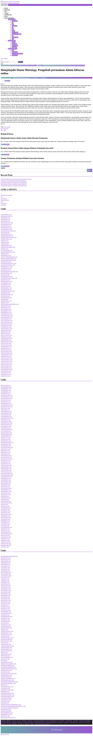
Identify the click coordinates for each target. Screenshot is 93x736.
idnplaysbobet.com (6, 676)
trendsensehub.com (6, 649)
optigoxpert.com (5, 602)
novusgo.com (4, 642)
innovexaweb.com (6, 514)
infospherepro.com (6, 632)
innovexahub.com (6, 572)
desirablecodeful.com (7, 294)
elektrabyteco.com (6, 440)
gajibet (32, 724)
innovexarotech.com (6, 364)
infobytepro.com (5, 408)
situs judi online (16, 34)
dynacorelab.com (6, 574)
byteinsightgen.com (6, 346)
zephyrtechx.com (6, 600)
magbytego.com (5, 410)
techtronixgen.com (6, 319)
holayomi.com (5, 703)
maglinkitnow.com (6, 312)
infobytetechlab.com (6, 353)
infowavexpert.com (6, 335)
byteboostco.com (5, 439)
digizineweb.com (6, 419)
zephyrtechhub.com (6, 533)
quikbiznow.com (5, 540)
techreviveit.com (5, 333)
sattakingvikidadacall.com (8, 678)
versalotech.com (5, 618)
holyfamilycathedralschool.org (9, 707)
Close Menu (4, 58)
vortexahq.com (5, 580)
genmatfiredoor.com (6, 662)
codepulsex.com (5, 454)
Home (6, 8)
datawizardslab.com (6, 628)
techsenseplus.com (6, 340)
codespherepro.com (6, 354)
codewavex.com (5, 437)
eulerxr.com (4, 652)
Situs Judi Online (9, 18)
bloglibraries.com (6, 270)
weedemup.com (5, 688)
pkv (13, 24)
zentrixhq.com (5, 499)
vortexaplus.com (5, 524)
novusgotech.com (6, 507)
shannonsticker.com (6, 227)
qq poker (3, 205)
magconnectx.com (6, 699)
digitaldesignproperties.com (8, 237)
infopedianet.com (6, 478)
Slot (5, 11)
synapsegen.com (5, 519)
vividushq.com (5, 522)
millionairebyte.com (6, 714)
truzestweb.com (5, 535)
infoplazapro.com (6, 332)
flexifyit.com (4, 504)
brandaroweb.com (6, 545)
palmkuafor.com (5, 219)
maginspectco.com (6, 374)
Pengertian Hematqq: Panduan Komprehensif (14, 182)
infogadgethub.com (6, 387)
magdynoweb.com (6, 457)
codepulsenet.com (6, 480)
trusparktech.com (6, 593)
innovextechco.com (6, 432)
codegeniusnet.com (6, 411)
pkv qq (14, 720)
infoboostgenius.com (7, 341)
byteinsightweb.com (6, 314)
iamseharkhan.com (6, 234)
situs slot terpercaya (51, 720)
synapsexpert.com (6, 537)
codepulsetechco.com (7, 418)
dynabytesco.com (6, 624)
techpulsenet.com (6, 445)
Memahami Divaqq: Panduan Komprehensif (13, 184)
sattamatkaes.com (6, 255)
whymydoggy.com (6, 214)
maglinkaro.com (5, 462)
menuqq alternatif (6, 720)
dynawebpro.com (6, 517)
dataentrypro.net (5, 221)
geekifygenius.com (6, 654)
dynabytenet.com (6, 463)
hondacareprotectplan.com (8, 258)
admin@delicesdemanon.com (21, 78)
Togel (6, 16)
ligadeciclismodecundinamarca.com (11, 704)
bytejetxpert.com (5, 372)
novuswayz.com (5, 603)
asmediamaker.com (6, 245)
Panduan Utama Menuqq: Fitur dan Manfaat (13, 180)
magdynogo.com (5, 376)
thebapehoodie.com (6, 273)
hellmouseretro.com (6, 281)
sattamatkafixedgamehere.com (9, 681)
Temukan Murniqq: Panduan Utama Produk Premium (16, 179)
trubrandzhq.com (5, 595)
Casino (6, 13)
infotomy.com (5, 302)
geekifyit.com (5, 253)
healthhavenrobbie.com (7, 665)
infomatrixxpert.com (6, 423)
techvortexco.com (6, 400)
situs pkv (24, 720)
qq (12, 23)
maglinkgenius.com (6, 434)
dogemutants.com (6, 284)
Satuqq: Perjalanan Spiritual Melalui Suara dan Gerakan (22, 158)
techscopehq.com (6, 483)
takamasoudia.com (6, 288)
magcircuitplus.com (6, 367)
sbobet (14, 42)
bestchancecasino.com (7, 690)
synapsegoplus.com (6, 476)
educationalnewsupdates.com (9, 556)
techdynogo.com (5, 307)
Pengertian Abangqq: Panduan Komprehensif (14, 185)
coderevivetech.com (6, 361)
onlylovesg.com (5, 672)
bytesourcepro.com (6, 465)
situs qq (30, 720)
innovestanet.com (6, 501)
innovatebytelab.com (7, 406)
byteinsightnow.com (6, 359)
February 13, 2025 (6, 78)
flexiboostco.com (6, 557)
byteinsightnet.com (6, 416)
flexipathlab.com (5, 520)
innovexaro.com (5, 486)
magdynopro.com (6, 330)
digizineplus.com (5, 485)
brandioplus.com (5, 515)
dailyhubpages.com (6, 675)
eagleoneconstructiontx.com (9, 668)
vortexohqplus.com (6, 613)
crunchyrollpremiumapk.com (9, 257)
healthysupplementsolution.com (10, 304)
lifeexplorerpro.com (6, 641)
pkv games (15, 32)
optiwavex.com (5, 530)
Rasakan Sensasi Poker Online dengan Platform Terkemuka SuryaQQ (27, 148)
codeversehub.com (6, 470)
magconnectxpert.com (7, 442)
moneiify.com (5, 248)
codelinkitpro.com (6, 388)
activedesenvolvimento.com (9, 673)
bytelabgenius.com (6, 327)
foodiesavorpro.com (6, 634)
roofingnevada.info (6, 698)
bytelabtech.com (5, 393)
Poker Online (12, 19)
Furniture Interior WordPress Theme (41, 729)
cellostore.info (5, 244)
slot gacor (15, 52)
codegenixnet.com (6, 356)
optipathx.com (5, 496)
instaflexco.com (5, 608)
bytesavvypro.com (6, 345)
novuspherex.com (6, 590)
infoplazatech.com (6, 403)
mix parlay (15, 45)
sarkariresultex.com (6, 239)
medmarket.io (5, 299)
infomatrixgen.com (6, 349)
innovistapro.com (6, 610)
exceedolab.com (5, 621)
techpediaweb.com (6, 325)
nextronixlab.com (6, 498)
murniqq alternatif (6, 722)
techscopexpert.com (6, 323)
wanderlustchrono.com (7, 646)
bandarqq (14, 26)
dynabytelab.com (6, 564)
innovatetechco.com (6, 328)
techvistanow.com (6, 426)
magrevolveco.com (6, 363)
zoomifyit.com (5, 546)
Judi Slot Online (12, 49)
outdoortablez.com (6, 301)
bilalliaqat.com (5, 691)
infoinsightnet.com (6, 413)
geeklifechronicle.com (7, 631)
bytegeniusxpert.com (7, 405)
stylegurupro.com (6, 626)
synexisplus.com (5, 567)
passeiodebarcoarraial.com (8, 230)
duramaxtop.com (5, 286)
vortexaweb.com (5, 587)
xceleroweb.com (5, 542)
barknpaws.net (5, 242)
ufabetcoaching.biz (6, 711)
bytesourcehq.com (6, 414)
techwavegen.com (6, 343)
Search (3, 168)
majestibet (21, 724)
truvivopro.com (5, 577)
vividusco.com (5, 579)
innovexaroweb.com (6, 458)
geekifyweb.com (5, 401)
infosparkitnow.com (6, 398)
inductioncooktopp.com (7, 694)
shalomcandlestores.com (8, 252)
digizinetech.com (5, 348)
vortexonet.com (5, 569)
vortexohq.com (5, 636)
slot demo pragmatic (6, 195)
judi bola (14, 44)
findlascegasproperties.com (8, 663)
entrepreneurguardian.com (8, 683)
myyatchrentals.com (6, 250)
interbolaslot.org (5, 217)
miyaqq (27, 724)
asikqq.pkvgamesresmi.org (42, 724)
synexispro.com (5, 701)
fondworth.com (5, 232)
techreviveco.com (6, 460)
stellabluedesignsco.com (8, 291)
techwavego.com (5, 452)
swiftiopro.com (5, 615)
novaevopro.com (5, 592)
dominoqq (15, 21)
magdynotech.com (6, 481)
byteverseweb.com (6, 471)
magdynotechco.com (7, 396)
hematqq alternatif (17, 722)
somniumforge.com (6, 268)
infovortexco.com (6, 449)
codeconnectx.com (6, 421)
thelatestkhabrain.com (7, 235)
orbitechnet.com (5, 529)
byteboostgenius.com (7, 475)
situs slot (81, 722)
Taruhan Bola (12, 40)
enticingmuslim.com (6, 276)
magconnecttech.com (7, 657)
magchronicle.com (6, 309)
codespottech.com (6, 305)
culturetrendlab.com (6, 647)
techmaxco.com (5, 619)
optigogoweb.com (6, 543)
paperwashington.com (7, 686)
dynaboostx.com (5, 606)
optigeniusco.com (6, 588)
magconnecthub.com (7, 473)
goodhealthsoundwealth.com (9, 278)
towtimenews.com (6, 261)
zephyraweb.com (6, 585)
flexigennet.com (5, 296)
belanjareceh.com (6, 226)
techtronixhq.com (6, 385)
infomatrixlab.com (6, 468)
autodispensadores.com (7, 693)
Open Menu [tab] (4, 5)
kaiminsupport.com (6, 224)
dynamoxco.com (5, 511)
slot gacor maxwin (17, 54)
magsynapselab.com (6, 317)
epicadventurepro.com (7, 637)
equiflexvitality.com (6, 670)
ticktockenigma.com (6, 650)
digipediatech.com (6, 310)
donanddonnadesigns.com (8, 667)
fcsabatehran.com (6, 283)
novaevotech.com (6, 431)
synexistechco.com (6, 575)
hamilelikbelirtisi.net (6, 616)
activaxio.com (5, 623)
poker (13, 31)
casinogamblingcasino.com (8, 260)
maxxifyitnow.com (6, 491)
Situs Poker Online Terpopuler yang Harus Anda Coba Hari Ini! (19, 65)
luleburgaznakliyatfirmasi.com (9, 271)
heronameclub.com (6, 297)
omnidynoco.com (6, 532)
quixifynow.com (5, 493)
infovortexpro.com (6, 366)
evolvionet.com (5, 566)
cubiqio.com (4, 629)
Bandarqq (7, 10)
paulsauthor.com (5, 292)
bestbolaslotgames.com (7, 680)
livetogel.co (4, 660)
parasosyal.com (5, 274)
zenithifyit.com (5, 582)
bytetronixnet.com (6, 371)
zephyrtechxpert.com (7, 447)
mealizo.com (4, 240)
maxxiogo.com (5, 506)
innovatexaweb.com (6, 395)
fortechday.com (5, 716)
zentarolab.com (5, 538)
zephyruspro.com (6, 494)
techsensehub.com (6, 392)
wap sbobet (68, 720)
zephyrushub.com (6, 561)
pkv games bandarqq (39, 720)
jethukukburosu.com (6, 266)
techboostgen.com (6, 390)
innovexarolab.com (6, 351)
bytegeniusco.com (6, 336)
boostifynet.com (5, 597)
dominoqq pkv (5, 200)
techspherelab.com (6, 467)
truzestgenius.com (6, 444)
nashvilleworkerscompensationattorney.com (13, 706)
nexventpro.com (5, 598)
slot (13, 50)
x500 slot (75, 720)
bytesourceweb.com (6, 358)
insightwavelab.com (6, 639)
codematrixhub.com (6, 338)
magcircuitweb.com (6, 322)
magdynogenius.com (7, 315)
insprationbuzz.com (6, 229)
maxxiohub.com (5, 584)
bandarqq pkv (74, 722)
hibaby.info (4, 685)
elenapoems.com (5, 279)
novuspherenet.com (6, 527)
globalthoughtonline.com (8, 247)
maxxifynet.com (5, 571)
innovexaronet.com (6, 424)
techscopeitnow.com (6, 369)
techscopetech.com (6, 455)
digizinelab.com (5, 450)
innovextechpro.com (6, 320)
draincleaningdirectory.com (8, 263)
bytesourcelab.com (6, 488)
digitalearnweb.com (6, 216)
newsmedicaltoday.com (7, 696)
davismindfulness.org (7, 712)
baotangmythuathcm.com (8, 265)
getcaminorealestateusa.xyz (8, 717)
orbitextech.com (5, 655)
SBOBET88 (8, 14)
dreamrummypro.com (7, 222)
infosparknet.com (6, 489)
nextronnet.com (5, 509)
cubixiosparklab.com (7, 429)
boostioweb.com (5, 559)
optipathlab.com (5, 562)
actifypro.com (5, 605)
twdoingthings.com (6, 289)
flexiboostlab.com (6, 611)
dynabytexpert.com (6, 502)
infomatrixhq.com (6, 427)
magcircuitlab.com (6, 436)
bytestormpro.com (6, 644)
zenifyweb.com (5, 659)
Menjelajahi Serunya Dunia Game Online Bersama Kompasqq (24, 138)
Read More (5, 144)
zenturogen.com (5, 512)
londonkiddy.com (6, 709)
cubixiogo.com (5, 525)
